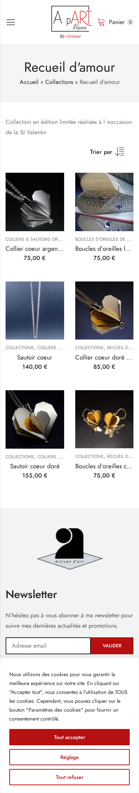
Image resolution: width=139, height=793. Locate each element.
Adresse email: (48, 645)
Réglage (69, 757)
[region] (69, 725)
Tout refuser (69, 777)
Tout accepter (69, 737)
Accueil (29, 82)
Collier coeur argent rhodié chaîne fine (58, 248)
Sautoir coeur (34, 357)
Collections (59, 82)
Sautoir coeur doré (35, 466)
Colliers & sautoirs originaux (40, 239)
